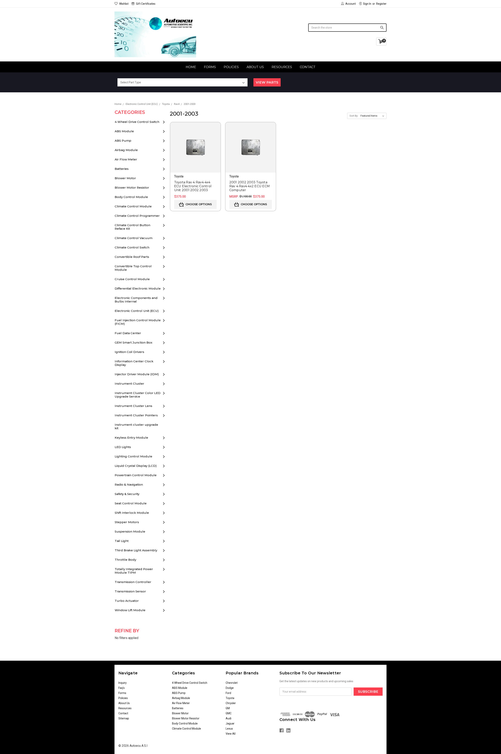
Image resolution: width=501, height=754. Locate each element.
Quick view (195, 142)
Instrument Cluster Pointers (136, 415)
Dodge (230, 687)
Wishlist (124, 3)
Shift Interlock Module (132, 513)
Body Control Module (131, 197)
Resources (282, 67)
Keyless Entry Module (131, 437)
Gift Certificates (145, 3)
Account (350, 3)
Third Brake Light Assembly (136, 550)
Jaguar (230, 723)
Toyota (230, 698)
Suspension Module (130, 531)
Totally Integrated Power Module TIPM (134, 570)
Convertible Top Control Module (133, 268)
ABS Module (124, 131)
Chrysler (231, 703)
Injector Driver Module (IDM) (137, 374)
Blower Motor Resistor (132, 187)
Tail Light (122, 541)
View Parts (267, 82)
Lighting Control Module (133, 456)
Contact (307, 67)
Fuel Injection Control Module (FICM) (138, 322)
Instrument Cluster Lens (133, 406)
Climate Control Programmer (137, 216)
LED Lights (123, 447)
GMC (229, 713)
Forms (210, 67)
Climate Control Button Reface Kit (132, 226)
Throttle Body (125, 559)
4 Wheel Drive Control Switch (137, 122)
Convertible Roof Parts (132, 257)
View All (230, 733)
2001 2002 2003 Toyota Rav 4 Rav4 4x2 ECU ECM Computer (249, 186)
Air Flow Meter (126, 159)
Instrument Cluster (129, 383)
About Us (255, 67)
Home (191, 67)
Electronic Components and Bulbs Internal (136, 299)
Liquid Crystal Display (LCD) (136, 466)
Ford (228, 693)
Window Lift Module (130, 610)
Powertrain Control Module (136, 475)
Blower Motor (125, 178)
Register (381, 3)
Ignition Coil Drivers (129, 352)
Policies (231, 67)
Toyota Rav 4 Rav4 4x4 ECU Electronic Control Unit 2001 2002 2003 (193, 186)
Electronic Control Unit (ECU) (137, 311)
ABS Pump (123, 140)
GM (228, 708)
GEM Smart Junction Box (133, 342)
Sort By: (354, 115)
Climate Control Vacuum (133, 238)
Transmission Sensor (130, 591)
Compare (195, 153)
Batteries (122, 169)
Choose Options (198, 204)
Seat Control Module (131, 503)
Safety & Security (127, 494)
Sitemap (123, 718)
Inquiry (122, 682)
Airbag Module (126, 150)
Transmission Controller (133, 582)
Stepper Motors (127, 522)
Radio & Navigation (129, 484)
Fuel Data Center (128, 333)
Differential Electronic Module (138, 288)
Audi (228, 718)
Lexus (229, 728)
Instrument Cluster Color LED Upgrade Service (137, 394)
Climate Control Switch (132, 247)
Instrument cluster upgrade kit (136, 426)
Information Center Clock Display (134, 363)
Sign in (367, 3)
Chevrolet (232, 682)
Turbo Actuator (127, 601)
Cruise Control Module (132, 279)
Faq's (121, 687)
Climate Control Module (133, 206)
